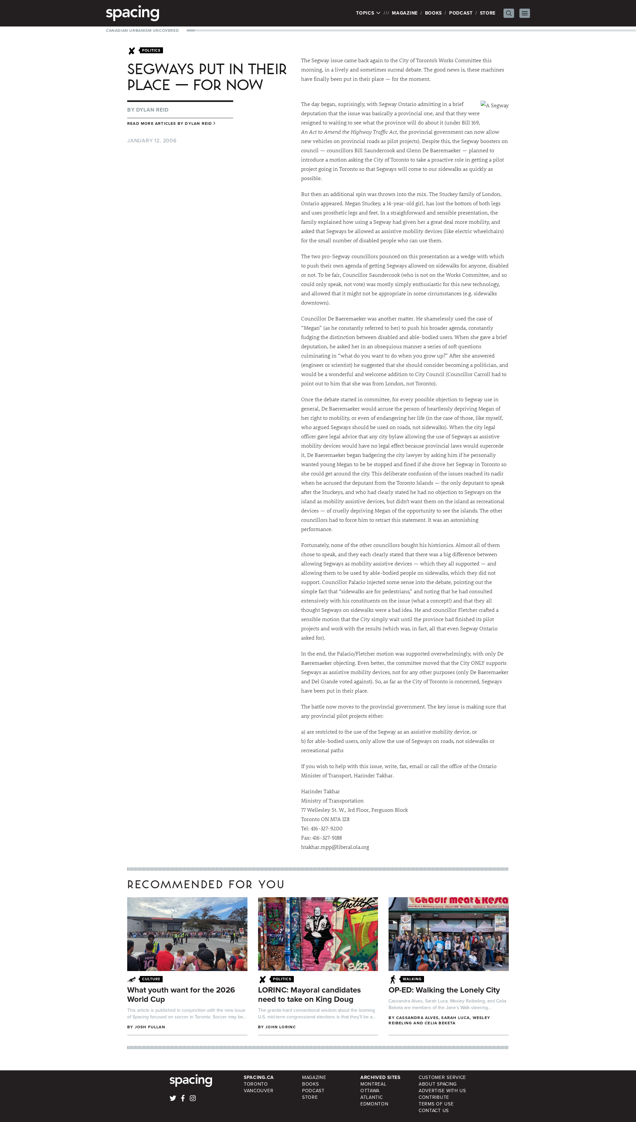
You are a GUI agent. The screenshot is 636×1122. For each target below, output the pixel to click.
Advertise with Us (442, 1090)
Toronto (256, 1084)
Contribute (434, 1097)
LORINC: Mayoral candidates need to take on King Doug (309, 994)
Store (488, 13)
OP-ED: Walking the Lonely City (444, 990)
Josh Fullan (150, 1027)
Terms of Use (436, 1103)
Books (433, 13)
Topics (366, 13)
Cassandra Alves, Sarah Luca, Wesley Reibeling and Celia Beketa (439, 1020)
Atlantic (371, 1097)
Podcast (461, 13)
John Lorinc (280, 1027)
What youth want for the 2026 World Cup (181, 994)
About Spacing (438, 1084)
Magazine (405, 13)
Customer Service (442, 1077)
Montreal (373, 1084)
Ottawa (370, 1090)
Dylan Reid (152, 110)
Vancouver (258, 1090)
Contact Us (434, 1110)
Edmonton (374, 1103)
